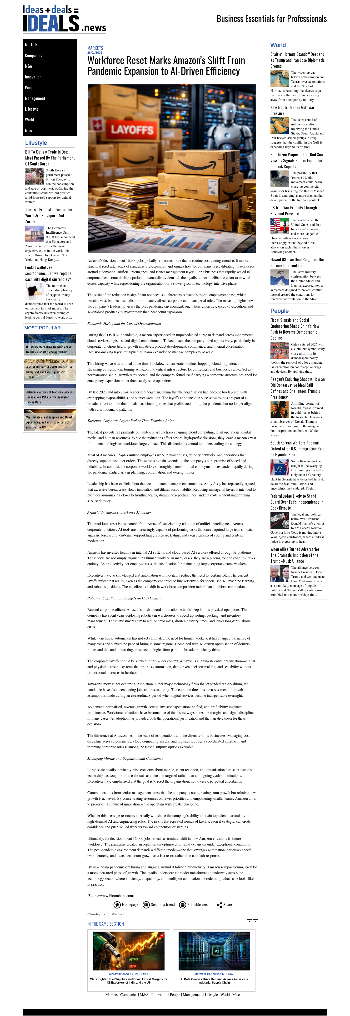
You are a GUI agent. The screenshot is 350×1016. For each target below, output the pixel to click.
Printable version (199, 904)
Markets (31, 44)
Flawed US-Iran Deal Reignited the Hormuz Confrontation (297, 262)
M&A (28, 66)
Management (35, 98)
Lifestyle (32, 109)
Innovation (33, 77)
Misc (28, 130)
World (29, 120)
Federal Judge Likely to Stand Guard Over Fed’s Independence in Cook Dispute (296, 502)
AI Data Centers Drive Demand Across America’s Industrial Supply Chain (49, 349)
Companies (33, 55)
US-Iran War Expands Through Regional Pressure (293, 211)
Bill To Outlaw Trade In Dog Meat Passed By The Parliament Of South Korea (50, 158)
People (30, 87)
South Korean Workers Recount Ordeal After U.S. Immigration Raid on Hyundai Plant (297, 449)
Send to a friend (162, 904)
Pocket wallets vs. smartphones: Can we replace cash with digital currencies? (48, 273)
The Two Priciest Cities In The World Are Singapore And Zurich (48, 215)
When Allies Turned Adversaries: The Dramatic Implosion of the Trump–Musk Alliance (295, 555)
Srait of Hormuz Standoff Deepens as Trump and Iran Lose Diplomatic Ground (48, 371)
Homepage (129, 904)
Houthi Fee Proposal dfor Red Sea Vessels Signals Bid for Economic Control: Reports (296, 160)
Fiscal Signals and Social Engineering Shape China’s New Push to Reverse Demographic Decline (294, 329)
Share (227, 904)
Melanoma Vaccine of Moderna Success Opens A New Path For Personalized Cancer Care (49, 396)
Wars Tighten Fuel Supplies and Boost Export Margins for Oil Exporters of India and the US (48, 421)
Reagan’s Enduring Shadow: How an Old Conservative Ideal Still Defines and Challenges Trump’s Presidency (297, 388)
